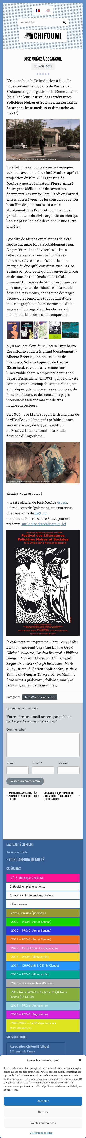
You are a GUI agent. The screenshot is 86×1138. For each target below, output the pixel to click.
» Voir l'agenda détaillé (25, 860)
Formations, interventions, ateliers (31, 895)
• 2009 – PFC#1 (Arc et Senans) (30, 922)
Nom (10, 763)
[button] (80, 1060)
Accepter (43, 1101)
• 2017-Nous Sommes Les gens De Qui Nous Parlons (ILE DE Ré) (38, 994)
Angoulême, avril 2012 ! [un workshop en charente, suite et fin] (24, 796)
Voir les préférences (43, 1123)
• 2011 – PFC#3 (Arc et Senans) (30, 939)
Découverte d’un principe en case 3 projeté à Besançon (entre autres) (59, 796)
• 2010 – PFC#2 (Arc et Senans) (30, 930)
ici (40, 513)
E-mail (37, 763)
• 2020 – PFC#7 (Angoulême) (29, 1014)
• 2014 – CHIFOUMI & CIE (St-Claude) (34, 965)
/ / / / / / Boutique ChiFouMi (26, 878)
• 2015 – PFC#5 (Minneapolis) (29, 974)
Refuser (43, 1112)
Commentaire (16, 729)
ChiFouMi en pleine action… (27, 886)
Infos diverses (18, 904)
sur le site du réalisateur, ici (43, 524)
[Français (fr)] (38, 10)
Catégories (13, 697)
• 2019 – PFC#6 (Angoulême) (29, 1005)
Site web (63, 763)
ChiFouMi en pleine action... (40, 697)
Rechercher (64, 22)
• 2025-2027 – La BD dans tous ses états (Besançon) (33, 1025)
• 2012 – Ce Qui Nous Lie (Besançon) (34, 948)
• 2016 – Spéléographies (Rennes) (32, 983)
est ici (62, 502)
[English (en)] (48, 10)
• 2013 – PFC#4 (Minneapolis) (29, 957)
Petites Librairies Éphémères (28, 913)
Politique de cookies (41, 1132)
